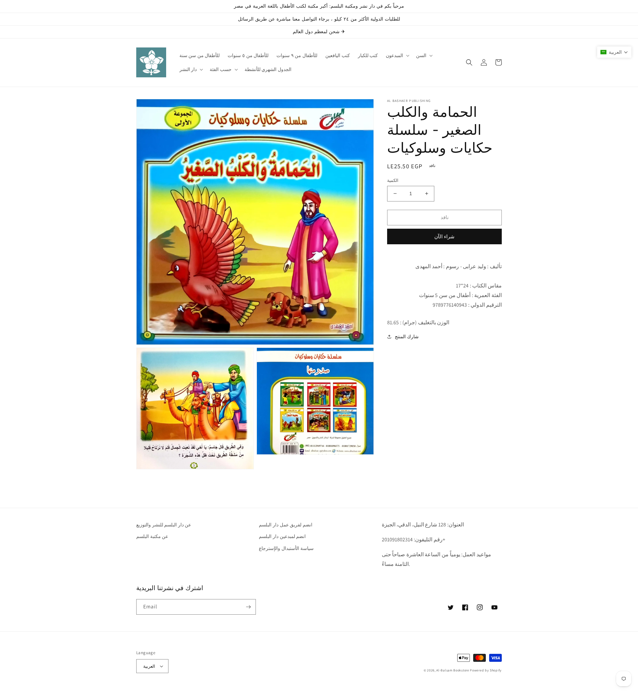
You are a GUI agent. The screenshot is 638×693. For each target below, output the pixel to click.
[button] (397, 55)
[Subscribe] (248, 607)
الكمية (392, 180)
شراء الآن (444, 236)
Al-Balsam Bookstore (452, 670)
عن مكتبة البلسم (152, 536)
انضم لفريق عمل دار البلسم (285, 525)
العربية (149, 666)
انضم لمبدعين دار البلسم (282, 536)
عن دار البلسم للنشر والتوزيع (163, 525)
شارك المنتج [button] (407, 337)
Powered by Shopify (486, 670)
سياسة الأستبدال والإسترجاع (286, 548)
